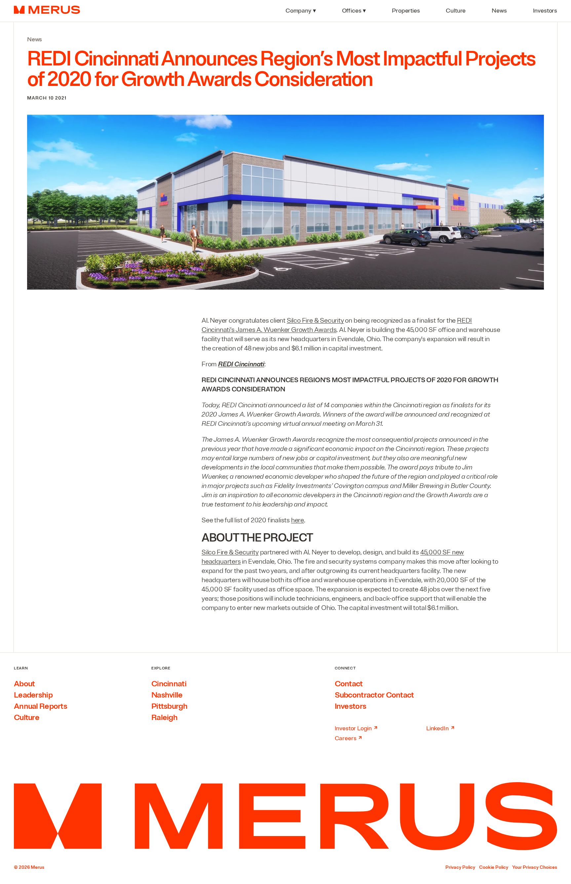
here (297, 520)
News (34, 39)
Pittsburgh (169, 706)
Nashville (167, 695)
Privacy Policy (460, 867)
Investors (350, 706)
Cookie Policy (493, 867)
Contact (349, 684)
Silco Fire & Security (315, 320)
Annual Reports (40, 706)
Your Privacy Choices (534, 867)
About (24, 684)
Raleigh (164, 717)
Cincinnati (168, 684)
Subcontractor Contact (374, 695)
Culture (26, 717)
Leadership (33, 695)
